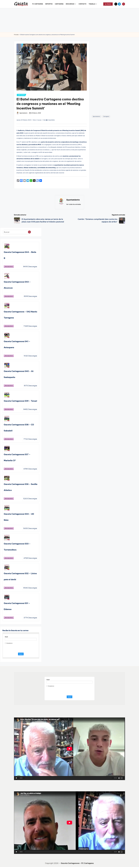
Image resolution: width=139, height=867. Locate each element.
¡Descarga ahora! (9, 266)
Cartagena (106, 116)
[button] (108, 4)
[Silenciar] (119, 778)
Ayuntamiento (96, 116)
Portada (16, 34)
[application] (69, 748)
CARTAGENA (21, 95)
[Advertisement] (69, 20)
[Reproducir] (16, 778)
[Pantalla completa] (121, 778)
